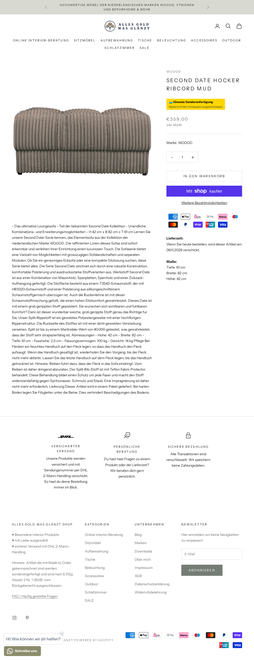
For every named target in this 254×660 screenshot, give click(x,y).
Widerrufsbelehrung (150, 592)
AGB (138, 576)
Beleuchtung (171, 40)
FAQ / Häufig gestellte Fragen (35, 596)
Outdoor (231, 40)
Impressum (144, 567)
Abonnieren (202, 570)
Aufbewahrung (116, 40)
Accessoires (204, 40)
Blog (138, 534)
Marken (141, 543)
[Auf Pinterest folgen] (27, 617)
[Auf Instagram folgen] (14, 617)
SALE (145, 48)
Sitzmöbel (84, 40)
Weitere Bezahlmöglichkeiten (204, 203)
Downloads (143, 551)
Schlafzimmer (119, 48)
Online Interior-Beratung (41, 40)
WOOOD (173, 71)
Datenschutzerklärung (152, 584)
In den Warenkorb (204, 176)
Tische (145, 40)
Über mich (143, 559)
